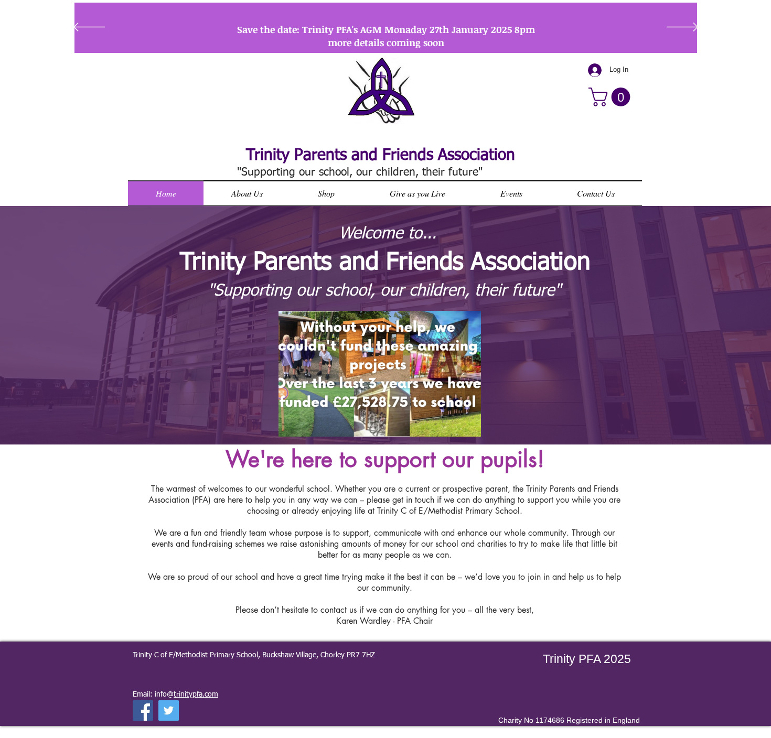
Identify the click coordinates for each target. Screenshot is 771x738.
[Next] (682, 28)
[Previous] (89, 28)
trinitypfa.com (196, 694)
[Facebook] (143, 710)
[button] (611, 97)
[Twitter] (168, 710)
